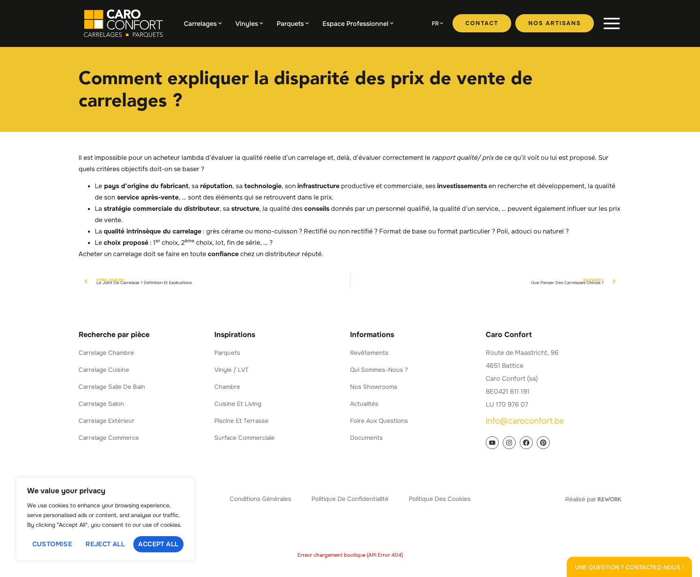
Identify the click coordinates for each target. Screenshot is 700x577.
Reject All (105, 544)
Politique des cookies (440, 499)
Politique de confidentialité (350, 499)
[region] (105, 519)
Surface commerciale (244, 438)
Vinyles (246, 23)
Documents (366, 438)
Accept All (158, 544)
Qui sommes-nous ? (379, 370)
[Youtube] (492, 442)
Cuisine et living (237, 404)
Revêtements (369, 353)
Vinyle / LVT (231, 370)
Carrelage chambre (106, 353)
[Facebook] (526, 442)
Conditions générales (260, 499)
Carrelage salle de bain (112, 387)
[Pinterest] (543, 442)
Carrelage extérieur (106, 421)
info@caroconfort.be (525, 421)
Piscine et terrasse (241, 421)
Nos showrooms (373, 387)
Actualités (364, 404)
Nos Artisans (554, 23)
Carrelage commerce (109, 438)
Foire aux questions (379, 421)
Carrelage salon (101, 404)
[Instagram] (509, 442)
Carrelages (200, 23)
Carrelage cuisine (104, 370)
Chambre (227, 387)
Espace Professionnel (355, 23)
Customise (52, 544)
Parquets (290, 23)
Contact (481, 23)
